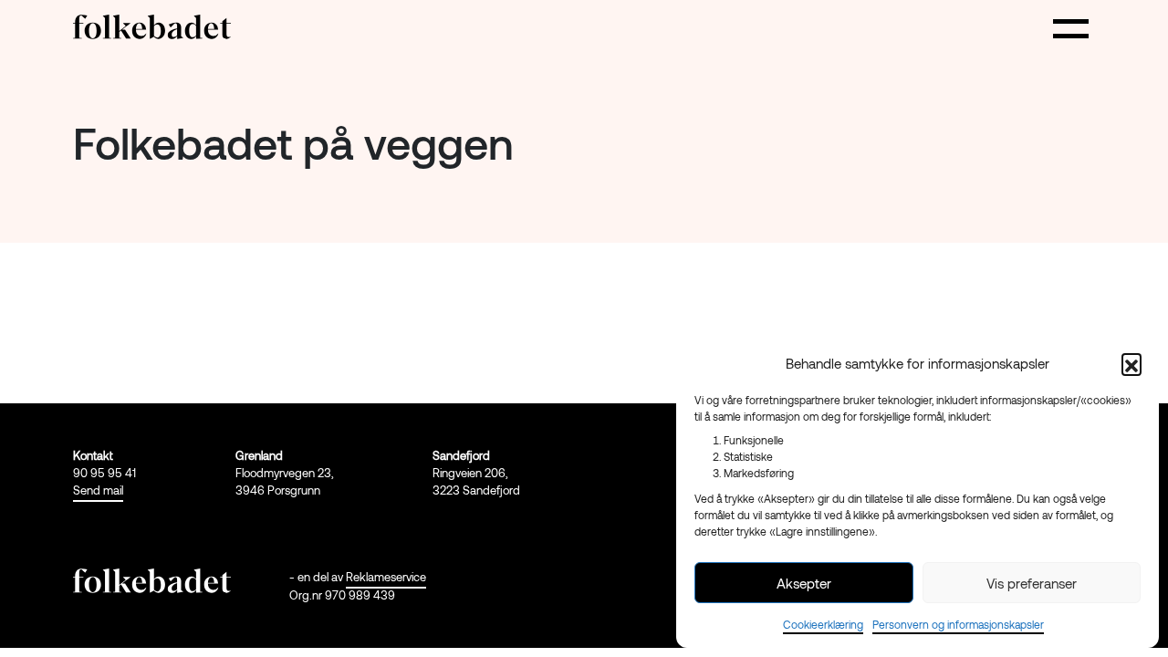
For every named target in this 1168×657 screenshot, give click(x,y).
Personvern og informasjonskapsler (958, 624)
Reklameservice (386, 576)
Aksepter (804, 583)
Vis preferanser (1031, 583)
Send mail (98, 490)
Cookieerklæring (823, 624)
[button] (1131, 363)
